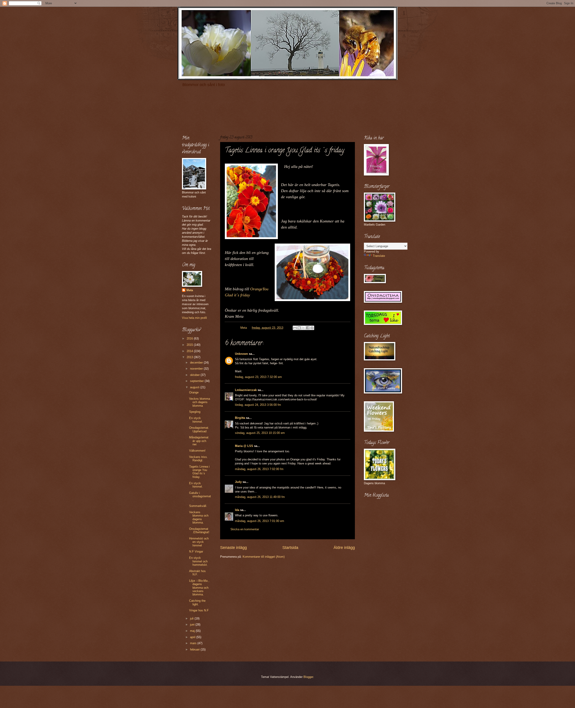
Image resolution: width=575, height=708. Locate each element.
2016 (190, 338)
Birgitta (240, 417)
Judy (238, 482)
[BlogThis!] (299, 328)
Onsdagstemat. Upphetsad (199, 429)
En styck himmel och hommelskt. (198, 561)
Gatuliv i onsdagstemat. (200, 496)
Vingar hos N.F (199, 610)
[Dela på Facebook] (307, 328)
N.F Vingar (196, 551)
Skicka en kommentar (244, 529)
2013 (190, 357)
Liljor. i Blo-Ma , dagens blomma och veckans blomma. (199, 587)
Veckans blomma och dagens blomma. (198, 517)
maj (193, 631)
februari (195, 649)
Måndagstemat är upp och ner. (198, 441)
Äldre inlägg (344, 547)
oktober (195, 375)
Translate (379, 255)
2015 (190, 344)
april (193, 637)
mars (193, 643)
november (197, 368)
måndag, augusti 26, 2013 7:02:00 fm (259, 469)
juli (192, 618)
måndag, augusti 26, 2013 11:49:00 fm (260, 497)
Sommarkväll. (198, 506)
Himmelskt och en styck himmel (199, 542)
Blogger (308, 677)
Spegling (194, 411)
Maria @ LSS (244, 446)
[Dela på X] (303, 328)
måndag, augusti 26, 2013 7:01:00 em (259, 521)
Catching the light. (197, 602)
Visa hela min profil (194, 318)
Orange (194, 392)
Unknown (241, 353)
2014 (190, 351)
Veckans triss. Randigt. (198, 458)
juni (192, 624)
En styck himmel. (196, 419)
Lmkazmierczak (246, 390)
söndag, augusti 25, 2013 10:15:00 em (260, 433)
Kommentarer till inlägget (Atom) (264, 556)
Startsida (290, 547)
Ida (237, 510)
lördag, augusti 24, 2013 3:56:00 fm (258, 404)
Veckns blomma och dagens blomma (199, 402)
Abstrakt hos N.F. (197, 572)
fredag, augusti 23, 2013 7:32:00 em (258, 377)
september (197, 381)
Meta (189, 290)
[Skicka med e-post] (295, 328)
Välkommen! (197, 450)
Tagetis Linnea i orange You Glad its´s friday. (199, 472)
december (197, 362)
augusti (195, 387)
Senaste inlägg (233, 547)
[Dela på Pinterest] (312, 328)
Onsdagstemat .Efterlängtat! (199, 530)
